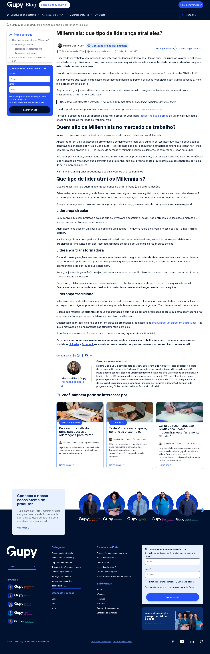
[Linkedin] (192, 641)
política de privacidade (32, 102)
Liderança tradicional (25, 53)
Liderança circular (24, 44)
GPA (53, 603)
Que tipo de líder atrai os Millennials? (31, 40)
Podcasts (101, 603)
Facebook (88, 344)
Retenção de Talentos (61, 576)
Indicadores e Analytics (62, 581)
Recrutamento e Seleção (62, 553)
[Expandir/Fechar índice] (11, 34)
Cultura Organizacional (62, 572)
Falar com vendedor (191, 4)
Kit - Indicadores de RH (107, 558)
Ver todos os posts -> (73, 383)
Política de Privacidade (101, 641)
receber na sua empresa (153, 115)
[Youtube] (182, 641)
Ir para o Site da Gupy (52, 4)
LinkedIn (74, 344)
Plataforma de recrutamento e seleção (114, 576)
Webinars (101, 594)
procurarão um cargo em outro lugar (174, 322)
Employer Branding (23, 24)
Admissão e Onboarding (63, 558)
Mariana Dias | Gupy (73, 45)
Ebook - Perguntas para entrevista (112, 553)
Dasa (54, 599)
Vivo (54, 608)
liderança (135, 109)
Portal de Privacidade (122, 641)
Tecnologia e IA (59, 586)
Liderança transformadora (28, 48)
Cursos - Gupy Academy (108, 608)
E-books (101, 589)
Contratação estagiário (107, 572)
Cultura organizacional (190, 48)
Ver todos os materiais (107, 613)
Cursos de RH (103, 562)
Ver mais (22, 527)
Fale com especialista (155, 623)
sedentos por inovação (101, 135)
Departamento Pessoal (62, 562)
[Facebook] (173, 641)
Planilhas (101, 599)
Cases (102, 15)
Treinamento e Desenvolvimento (66, 567)
